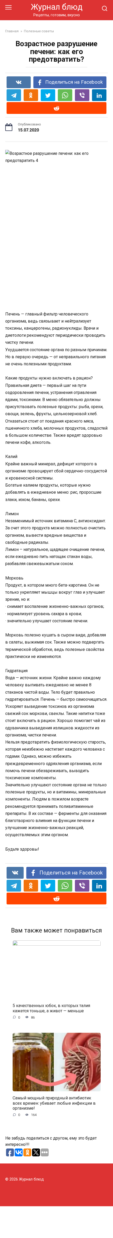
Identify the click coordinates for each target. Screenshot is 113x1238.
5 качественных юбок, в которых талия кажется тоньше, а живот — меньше (51, 1008)
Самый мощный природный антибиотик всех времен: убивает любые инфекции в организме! (54, 1102)
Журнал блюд (57, 7)
